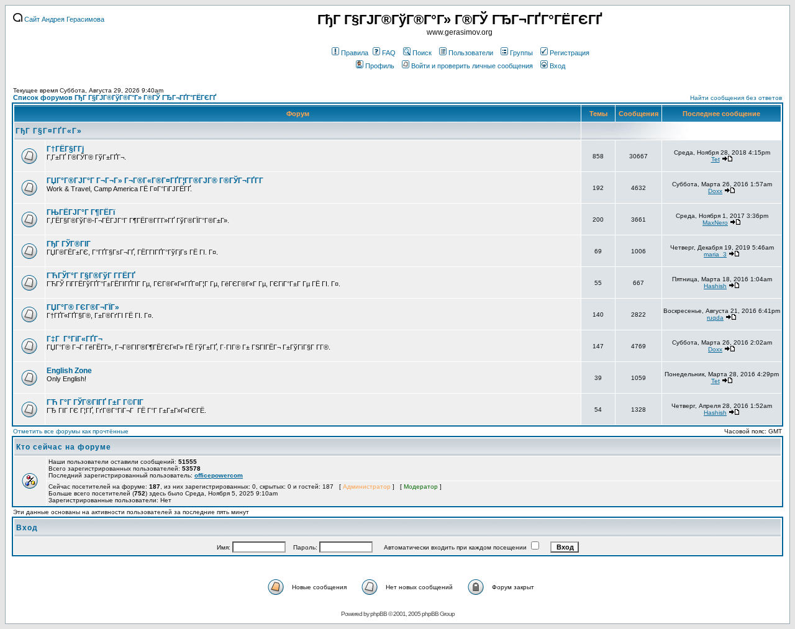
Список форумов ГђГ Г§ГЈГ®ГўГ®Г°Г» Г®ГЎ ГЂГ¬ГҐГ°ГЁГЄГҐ (114, 97)
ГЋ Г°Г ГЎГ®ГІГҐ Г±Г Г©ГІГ (96, 402)
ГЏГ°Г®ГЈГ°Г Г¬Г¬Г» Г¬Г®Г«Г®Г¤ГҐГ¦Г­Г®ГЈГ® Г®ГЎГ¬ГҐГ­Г (156, 180)
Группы (521, 53)
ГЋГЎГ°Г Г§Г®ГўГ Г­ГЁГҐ (91, 275)
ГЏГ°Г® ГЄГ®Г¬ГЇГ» (83, 307)
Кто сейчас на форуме (63, 447)
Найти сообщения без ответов (736, 97)
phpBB (378, 613)
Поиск (422, 53)
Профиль (379, 66)
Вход (557, 66)
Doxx (715, 191)
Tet (715, 159)
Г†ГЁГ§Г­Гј (65, 149)
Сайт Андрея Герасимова (63, 19)
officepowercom (218, 475)
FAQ (389, 53)
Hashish (715, 286)
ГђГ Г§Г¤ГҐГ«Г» (49, 131)
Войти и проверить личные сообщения (472, 66)
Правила (354, 53)
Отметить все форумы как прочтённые (71, 431)
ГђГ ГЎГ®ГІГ (70, 244)
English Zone (69, 370)
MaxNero (715, 222)
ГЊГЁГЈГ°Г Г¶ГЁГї (81, 212)
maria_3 (715, 254)
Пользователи (470, 53)
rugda (715, 317)
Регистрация (569, 53)
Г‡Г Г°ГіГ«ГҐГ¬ (74, 339)
